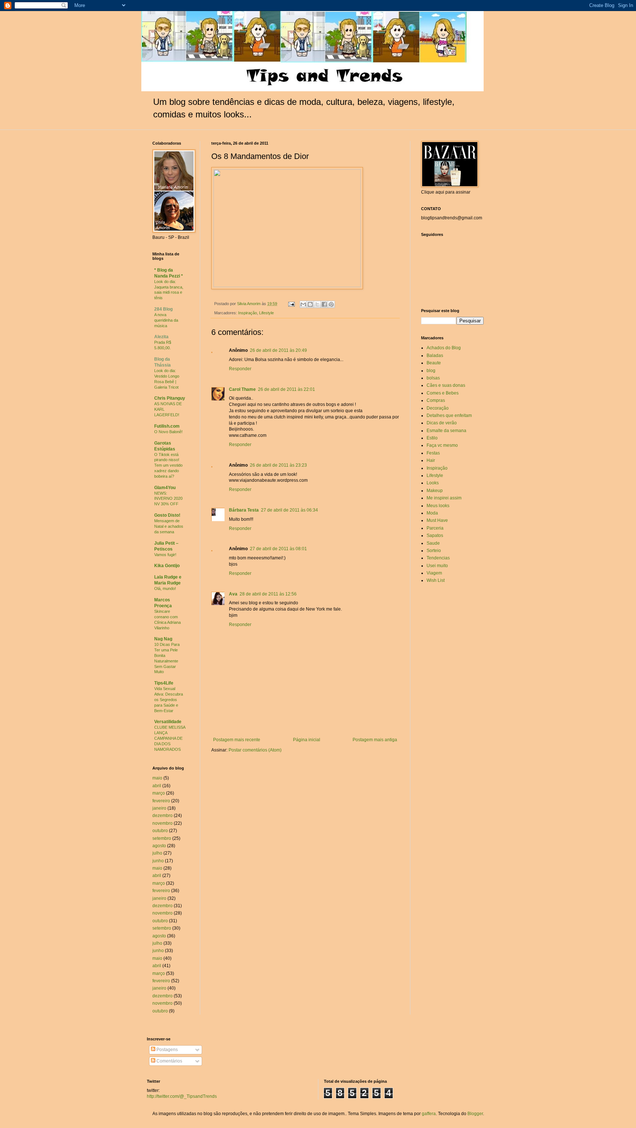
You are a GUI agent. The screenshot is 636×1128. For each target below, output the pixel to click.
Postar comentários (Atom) (255, 750)
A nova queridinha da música (166, 320)
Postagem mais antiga (375, 739)
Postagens (166, 1049)
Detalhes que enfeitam (449, 415)
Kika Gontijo (167, 565)
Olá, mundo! (165, 588)
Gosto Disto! (167, 515)
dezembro (162, 815)
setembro (161, 838)
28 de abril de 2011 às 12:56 (268, 594)
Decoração (438, 408)
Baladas (435, 355)
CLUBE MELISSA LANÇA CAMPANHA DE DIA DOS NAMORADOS (169, 738)
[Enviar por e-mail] (303, 304)
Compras (436, 400)
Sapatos (435, 535)
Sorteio (434, 550)
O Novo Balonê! (168, 431)
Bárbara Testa (244, 510)
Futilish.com (167, 426)
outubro (160, 830)
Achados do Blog (444, 347)
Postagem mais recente (236, 739)
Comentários (168, 1061)
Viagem (434, 573)
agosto (159, 845)
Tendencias (438, 558)
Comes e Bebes (443, 393)
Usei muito (437, 565)
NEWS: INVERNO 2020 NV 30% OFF (168, 498)
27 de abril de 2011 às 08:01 (278, 548)
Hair (431, 460)
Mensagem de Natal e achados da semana (168, 526)
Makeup (435, 490)
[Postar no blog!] (310, 304)
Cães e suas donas (446, 385)
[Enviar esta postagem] (291, 303)
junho (158, 860)
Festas (433, 453)
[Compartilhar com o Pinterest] (331, 304)
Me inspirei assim (444, 498)
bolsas (433, 378)
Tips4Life (163, 683)
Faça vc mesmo (442, 445)
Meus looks (438, 505)
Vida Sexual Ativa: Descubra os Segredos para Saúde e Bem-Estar (168, 699)
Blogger (475, 1113)
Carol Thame (242, 389)
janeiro (159, 808)
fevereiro (161, 800)
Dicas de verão (442, 422)
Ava (233, 594)
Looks (433, 482)
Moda (432, 513)
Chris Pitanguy (169, 398)
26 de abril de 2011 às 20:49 (278, 350)
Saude (433, 543)
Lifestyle (266, 313)
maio (157, 778)
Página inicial (306, 739)
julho (157, 853)
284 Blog (163, 309)
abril (156, 785)
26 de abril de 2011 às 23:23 (278, 465)
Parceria (435, 528)
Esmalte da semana (446, 430)
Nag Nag (163, 638)
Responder (240, 368)
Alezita (161, 336)
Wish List (436, 580)
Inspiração (247, 313)
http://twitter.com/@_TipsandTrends (182, 1096)
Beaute (434, 362)
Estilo (432, 438)
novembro (162, 823)
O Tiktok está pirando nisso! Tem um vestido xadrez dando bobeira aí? (168, 465)
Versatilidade (167, 721)
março (158, 793)
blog (431, 370)
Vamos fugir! (165, 554)
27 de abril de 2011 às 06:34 (289, 510)
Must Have (437, 520)
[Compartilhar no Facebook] (324, 304)
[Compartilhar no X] (317, 304)
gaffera (429, 1113)
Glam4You (165, 487)
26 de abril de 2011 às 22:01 (286, 389)
